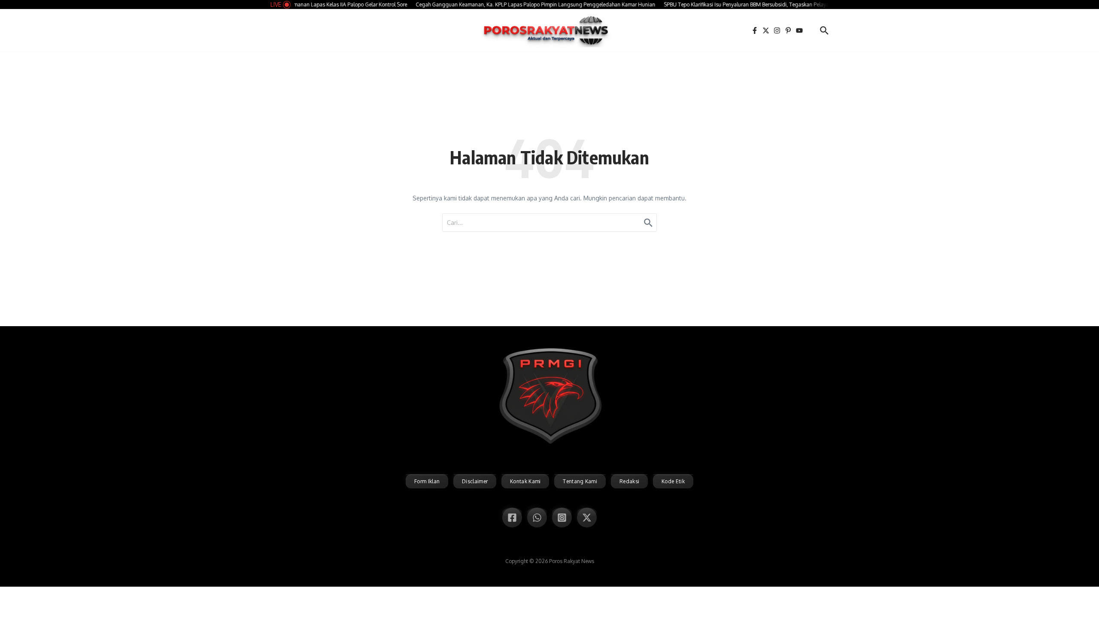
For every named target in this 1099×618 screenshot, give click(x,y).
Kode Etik (673, 481)
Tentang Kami (580, 481)
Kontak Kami (525, 481)
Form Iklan (427, 481)
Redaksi (629, 481)
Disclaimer (475, 481)
